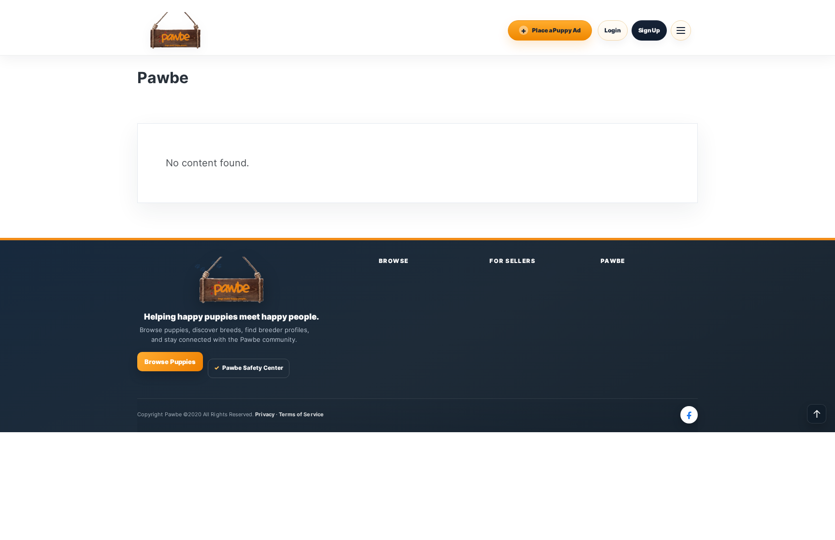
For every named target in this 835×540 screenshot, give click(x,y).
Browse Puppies (170, 361)
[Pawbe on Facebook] (689, 414)
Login (613, 30)
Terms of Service (301, 414)
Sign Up (649, 30)
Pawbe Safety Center (248, 367)
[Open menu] (681, 30)
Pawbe (613, 260)
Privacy (264, 414)
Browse (394, 260)
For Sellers (512, 260)
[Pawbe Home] (175, 30)
